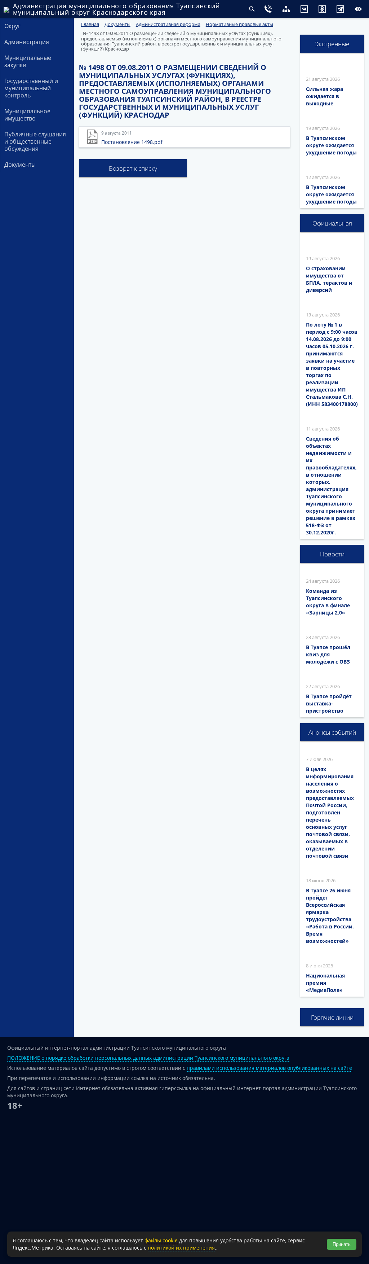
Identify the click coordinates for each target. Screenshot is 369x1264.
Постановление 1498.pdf (132, 142)
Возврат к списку (133, 168)
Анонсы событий (332, 732)
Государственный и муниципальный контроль (31, 88)
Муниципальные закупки (27, 61)
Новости (332, 554)
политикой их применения (181, 1247)
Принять (342, 1244)
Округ (12, 26)
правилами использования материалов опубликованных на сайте (269, 1067)
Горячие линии (332, 1017)
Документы (20, 165)
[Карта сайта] (271, 9)
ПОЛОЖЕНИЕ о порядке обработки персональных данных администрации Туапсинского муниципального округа (148, 1057)
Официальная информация (332, 225)
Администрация (26, 42)
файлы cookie (161, 1240)
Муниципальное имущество (27, 114)
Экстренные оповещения (332, 46)
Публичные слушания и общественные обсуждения (35, 141)
